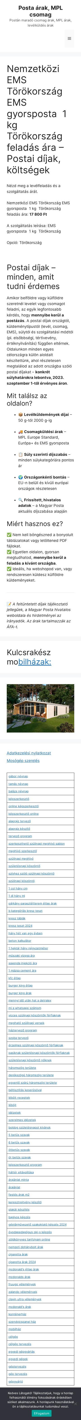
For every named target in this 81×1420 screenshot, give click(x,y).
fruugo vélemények (22, 1284)
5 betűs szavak (19, 1135)
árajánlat (14, 1187)
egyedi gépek (18, 1359)
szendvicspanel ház (22, 1321)
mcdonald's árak (20, 1307)
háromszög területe (22, 1067)
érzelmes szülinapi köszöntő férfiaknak (36, 1045)
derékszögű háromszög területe (31, 1075)
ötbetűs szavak (19, 1150)
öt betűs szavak (20, 1157)
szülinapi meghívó (21, 858)
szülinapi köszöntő (22, 881)
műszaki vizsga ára (22, 955)
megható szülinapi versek (26, 1023)
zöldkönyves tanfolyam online (29, 1239)
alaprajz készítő (19, 828)
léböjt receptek (19, 1097)
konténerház (17, 1314)
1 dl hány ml (17, 896)
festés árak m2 (19, 1194)
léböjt (12, 1105)
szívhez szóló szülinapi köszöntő (31, 873)
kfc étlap (15, 978)
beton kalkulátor (20, 940)
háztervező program (23, 1030)
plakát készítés (19, 1209)
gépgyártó (16, 1381)
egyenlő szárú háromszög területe (33, 1082)
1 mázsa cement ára (22, 970)
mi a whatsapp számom (25, 1008)
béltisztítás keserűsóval (25, 1090)
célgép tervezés (20, 1344)
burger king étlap (21, 985)
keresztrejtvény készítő (25, 1202)
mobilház (15, 1329)
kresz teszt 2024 (20, 925)
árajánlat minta (19, 1179)
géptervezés (17, 1366)
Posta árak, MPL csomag (40, 11)
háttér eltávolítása (21, 1172)
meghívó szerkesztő (23, 851)
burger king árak (20, 993)
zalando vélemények (23, 1292)
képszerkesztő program (25, 1164)
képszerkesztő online (24, 813)
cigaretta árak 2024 (22, 1262)
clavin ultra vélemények (25, 1299)
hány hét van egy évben (26, 933)
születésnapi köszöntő (24, 866)
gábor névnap (18, 776)
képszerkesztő (19, 799)
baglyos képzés (19, 1217)
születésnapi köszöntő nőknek (30, 1060)
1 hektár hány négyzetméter (28, 948)
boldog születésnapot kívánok (30, 1127)
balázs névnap (19, 791)
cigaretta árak (18, 1254)
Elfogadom (41, 1413)
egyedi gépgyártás (22, 1351)
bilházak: (34, 661)
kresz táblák (17, 918)
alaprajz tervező (20, 821)
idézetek (15, 1112)
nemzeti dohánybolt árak (26, 1247)
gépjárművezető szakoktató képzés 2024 (38, 1224)
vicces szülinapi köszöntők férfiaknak (35, 1015)
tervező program (20, 836)
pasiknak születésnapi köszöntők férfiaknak (39, 1053)
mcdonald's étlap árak (24, 1269)
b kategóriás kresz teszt (26, 910)
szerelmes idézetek (22, 1120)
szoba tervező (19, 1038)
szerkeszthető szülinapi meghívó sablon (37, 843)
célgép (13, 1336)
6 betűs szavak (19, 1142)
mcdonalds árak (19, 1277)
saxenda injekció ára (23, 963)
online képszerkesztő (24, 806)
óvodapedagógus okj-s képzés (30, 1232)
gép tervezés (18, 1374)
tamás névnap (18, 784)
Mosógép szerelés (23, 760)
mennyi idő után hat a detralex (30, 1000)
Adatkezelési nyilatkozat (29, 753)
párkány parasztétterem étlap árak (33, 903)
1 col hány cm (18, 888)
